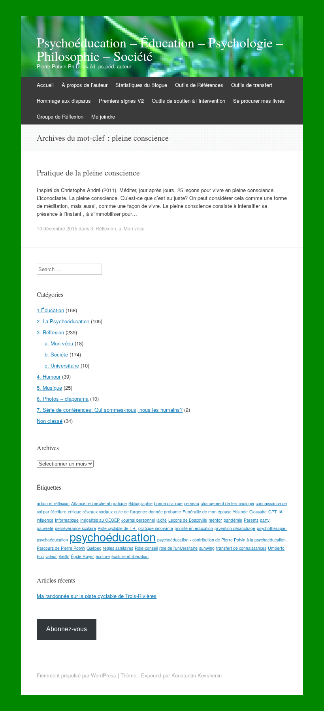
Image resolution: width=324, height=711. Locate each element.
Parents (251, 520)
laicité (161, 520)
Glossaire (258, 512)
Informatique (67, 520)
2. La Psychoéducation (63, 321)
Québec (94, 548)
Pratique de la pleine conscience (88, 172)
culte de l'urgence (130, 512)
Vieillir (63, 556)
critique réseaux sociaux (90, 512)
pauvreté (45, 528)
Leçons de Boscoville (187, 520)
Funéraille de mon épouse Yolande (215, 512)
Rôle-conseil (146, 548)
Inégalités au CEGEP (100, 520)
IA (281, 512)
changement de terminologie (227, 503)
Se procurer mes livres (259, 100)
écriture (103, 556)
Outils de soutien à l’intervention (188, 100)
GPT (272, 512)
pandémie (233, 520)
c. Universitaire (62, 365)
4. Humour (48, 376)
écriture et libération (130, 556)
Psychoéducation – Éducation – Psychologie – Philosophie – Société (160, 49)
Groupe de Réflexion (60, 116)
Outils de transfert (251, 85)
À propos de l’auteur (84, 85)
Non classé (49, 420)
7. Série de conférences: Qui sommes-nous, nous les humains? (110, 409)
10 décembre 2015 (57, 228)
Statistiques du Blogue (141, 85)
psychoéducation (113, 536)
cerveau (191, 503)
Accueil (45, 85)
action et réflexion (53, 503)
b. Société (56, 354)
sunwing (207, 548)
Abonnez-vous (66, 629)
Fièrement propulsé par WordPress (76, 675)
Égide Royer (82, 556)
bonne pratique (168, 503)
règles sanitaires (118, 548)
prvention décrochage (235, 528)
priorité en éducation (194, 528)
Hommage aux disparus (64, 100)
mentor (215, 520)
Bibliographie (140, 503)
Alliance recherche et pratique (99, 503)
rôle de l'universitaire (178, 548)
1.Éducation (50, 310)
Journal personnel (138, 520)
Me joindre (103, 116)
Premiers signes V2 (121, 100)
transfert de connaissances (241, 548)
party (264, 520)
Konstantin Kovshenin (196, 675)
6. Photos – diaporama (63, 398)
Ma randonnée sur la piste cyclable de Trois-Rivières (96, 596)
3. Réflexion (103, 228)
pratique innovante (155, 528)
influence (45, 520)
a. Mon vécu (132, 228)
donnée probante (165, 512)
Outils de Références (199, 85)
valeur (51, 556)
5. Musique (49, 387)
